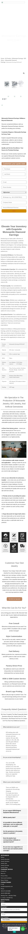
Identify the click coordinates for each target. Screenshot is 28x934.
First (4, 171)
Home (2, 58)
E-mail (4, 179)
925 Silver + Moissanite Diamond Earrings (13, 60)
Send (14, 211)
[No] (26, 928)
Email (3, 912)
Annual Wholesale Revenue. (9, 205)
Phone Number (6, 185)
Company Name (6, 200)
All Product (8, 58)
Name (3, 901)
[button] (23, 73)
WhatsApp (5, 194)
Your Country (5, 190)
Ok (14, 931)
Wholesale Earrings (17, 58)
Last (4, 177)
